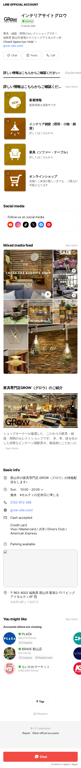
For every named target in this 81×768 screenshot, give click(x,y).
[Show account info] (27, 21)
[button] (31, 55)
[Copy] (35, 597)
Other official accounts (45, 733)
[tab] (31, 73)
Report (26, 733)
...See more (10, 448)
